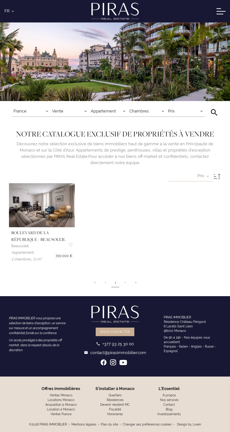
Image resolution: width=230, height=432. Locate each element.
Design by (188, 424)
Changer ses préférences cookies (147, 424)
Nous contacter (115, 332)
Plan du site (109, 424)
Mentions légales (83, 424)
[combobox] (31, 111)
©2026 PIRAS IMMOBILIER (48, 424)
